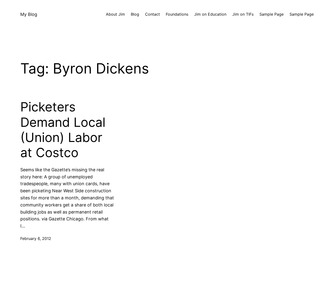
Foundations (177, 14)
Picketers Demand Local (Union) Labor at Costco (62, 129)
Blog (135, 14)
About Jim (115, 14)
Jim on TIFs (243, 14)
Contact (152, 14)
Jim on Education (210, 14)
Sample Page (271, 14)
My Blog (28, 14)
